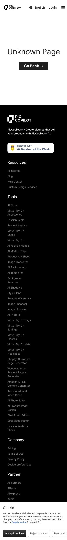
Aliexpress (13, 493)
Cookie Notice (19, 522)
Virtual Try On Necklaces (15, 351)
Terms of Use (15, 453)
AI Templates (15, 272)
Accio (10, 498)
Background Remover (14, 280)
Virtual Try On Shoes (15, 232)
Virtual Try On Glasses (15, 336)
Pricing (11, 448)
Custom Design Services (22, 187)
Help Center (14, 181)
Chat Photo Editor (18, 415)
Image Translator (17, 261)
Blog (10, 176)
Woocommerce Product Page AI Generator (17, 372)
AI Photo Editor (16, 400)
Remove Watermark (19, 298)
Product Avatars (17, 225)
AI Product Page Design (17, 407)
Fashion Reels (15, 220)
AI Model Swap (16, 251)
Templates (13, 170)
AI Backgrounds (17, 267)
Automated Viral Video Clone (17, 393)
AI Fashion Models (18, 245)
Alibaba (12, 488)
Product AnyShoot (18, 256)
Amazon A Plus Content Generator (18, 383)
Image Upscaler (17, 309)
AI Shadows (14, 287)
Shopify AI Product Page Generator (18, 361)
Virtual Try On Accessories (15, 212)
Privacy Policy (16, 459)
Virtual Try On (15, 240)
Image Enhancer (17, 303)
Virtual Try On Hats (18, 344)
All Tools (12, 205)
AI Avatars (13, 314)
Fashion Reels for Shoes (17, 428)
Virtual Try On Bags (19, 320)
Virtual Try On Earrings (15, 327)
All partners (14, 482)
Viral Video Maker (18, 420)
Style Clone (14, 293)
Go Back (31, 66)
